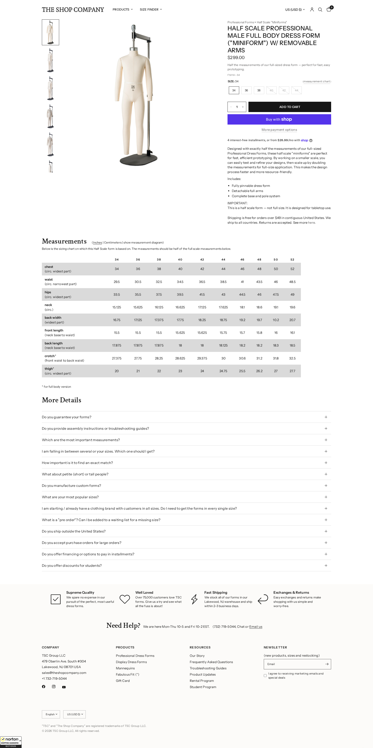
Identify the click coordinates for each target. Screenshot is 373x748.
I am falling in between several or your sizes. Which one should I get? (98, 451)
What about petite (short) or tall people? (75, 474)
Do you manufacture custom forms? (71, 485)
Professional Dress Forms (135, 656)
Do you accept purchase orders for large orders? (81, 542)
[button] (11, 742)
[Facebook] (46, 686)
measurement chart (316, 81)
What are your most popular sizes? (70, 497)
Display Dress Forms (131, 662)
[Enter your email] (326, 664)
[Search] (320, 9)
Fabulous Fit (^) (127, 674)
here (311, 222)
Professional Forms (241, 22)
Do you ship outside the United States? (74, 531)
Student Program (203, 687)
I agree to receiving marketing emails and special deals (296, 675)
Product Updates (203, 674)
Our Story (197, 656)
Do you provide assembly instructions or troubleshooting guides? (95, 428)
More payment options (279, 129)
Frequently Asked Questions (211, 662)
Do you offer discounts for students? (72, 565)
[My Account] (312, 9)
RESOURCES (200, 647)
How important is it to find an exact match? (77, 463)
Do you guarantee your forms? (66, 417)
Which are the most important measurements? (81, 440)
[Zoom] (205, 28)
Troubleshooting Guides (208, 668)
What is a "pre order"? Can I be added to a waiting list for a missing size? (101, 520)
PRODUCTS (125, 647)
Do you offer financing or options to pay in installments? (88, 554)
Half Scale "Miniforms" (272, 22)
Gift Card (123, 681)
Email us (255, 627)
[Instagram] (57, 686)
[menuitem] (122, 9)
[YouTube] (67, 687)
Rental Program (202, 681)
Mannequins (125, 668)
